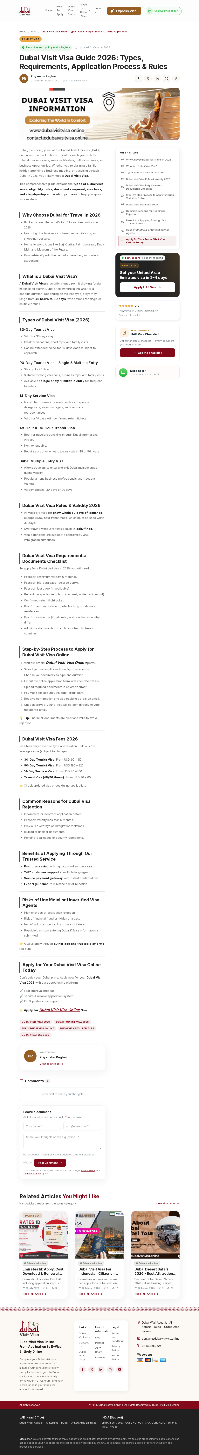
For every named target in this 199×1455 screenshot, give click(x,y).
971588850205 (151, 1345)
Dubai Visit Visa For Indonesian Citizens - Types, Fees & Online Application (97, 1275)
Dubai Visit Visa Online (59, 1010)
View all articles (50, 1063)
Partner (99, 1342)
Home (22, 31)
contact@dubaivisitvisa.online (161, 1338)
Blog (34, 31)
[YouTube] (119, 1369)
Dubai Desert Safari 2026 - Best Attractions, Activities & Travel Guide (155, 1275)
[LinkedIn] (101, 1369)
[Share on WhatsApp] (166, 78)
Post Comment (48, 1162)
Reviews (100, 1357)
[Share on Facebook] (138, 78)
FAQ (97, 1337)
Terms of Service (32, 1173)
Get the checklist (150, 352)
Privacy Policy (88, 1170)
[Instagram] (110, 1369)
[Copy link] (176, 78)
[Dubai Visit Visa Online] (25, 11)
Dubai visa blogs (82, 1355)
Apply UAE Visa (145, 287)
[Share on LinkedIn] (157, 78)
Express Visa (126, 11)
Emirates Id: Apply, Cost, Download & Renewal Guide (43, 1273)
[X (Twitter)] (91, 1369)
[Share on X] (148, 78)
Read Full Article (33, 1293)
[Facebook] (82, 1369)
